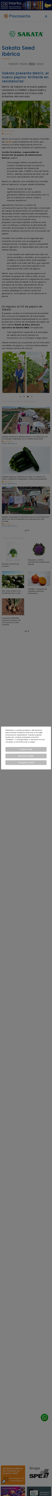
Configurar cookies (26, 762)
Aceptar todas (26, 749)
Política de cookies (26, 742)
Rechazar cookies (26, 756)
